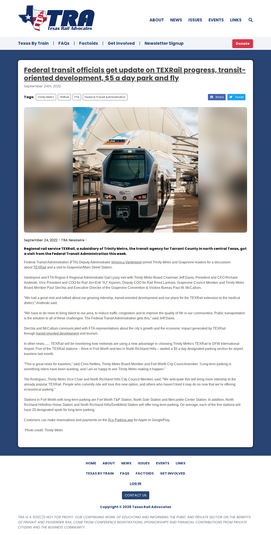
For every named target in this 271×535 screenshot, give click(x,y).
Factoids (88, 43)
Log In (135, 483)
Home (91, 463)
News (176, 20)
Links (236, 20)
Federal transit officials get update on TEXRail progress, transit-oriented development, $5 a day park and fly (135, 74)
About (156, 20)
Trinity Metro (46, 97)
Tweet (238, 97)
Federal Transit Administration (105, 97)
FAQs (63, 43)
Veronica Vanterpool (126, 262)
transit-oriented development (57, 333)
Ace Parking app (120, 420)
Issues (195, 20)
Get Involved (121, 43)
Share (219, 97)
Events (216, 20)
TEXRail (64, 97)
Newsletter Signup (164, 43)
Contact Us (136, 495)
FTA (77, 97)
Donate (242, 43)
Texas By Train (33, 43)
